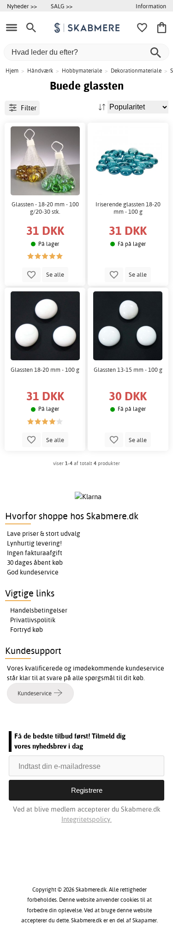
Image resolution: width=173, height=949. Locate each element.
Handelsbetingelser (38, 610)
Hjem (12, 70)
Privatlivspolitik (32, 620)
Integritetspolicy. (86, 819)
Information (151, 6)
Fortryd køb (26, 629)
